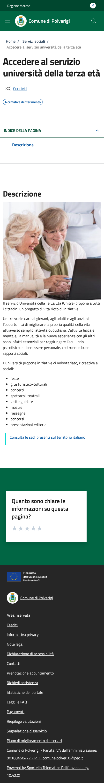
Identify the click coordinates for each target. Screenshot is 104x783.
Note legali (15, 644)
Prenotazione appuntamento (30, 673)
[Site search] (94, 21)
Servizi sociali (33, 41)
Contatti (13, 663)
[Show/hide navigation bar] (7, 21)
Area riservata (18, 615)
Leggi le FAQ (17, 702)
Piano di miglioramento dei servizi (34, 740)
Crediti (12, 625)
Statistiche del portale (25, 692)
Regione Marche (18, 5)
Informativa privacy (23, 634)
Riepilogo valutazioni (24, 721)
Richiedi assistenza (22, 683)
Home (10, 41)
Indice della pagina (22, 130)
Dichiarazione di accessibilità (30, 654)
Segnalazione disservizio (27, 731)
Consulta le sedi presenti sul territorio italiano (47, 437)
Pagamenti (15, 712)
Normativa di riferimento (23, 101)
